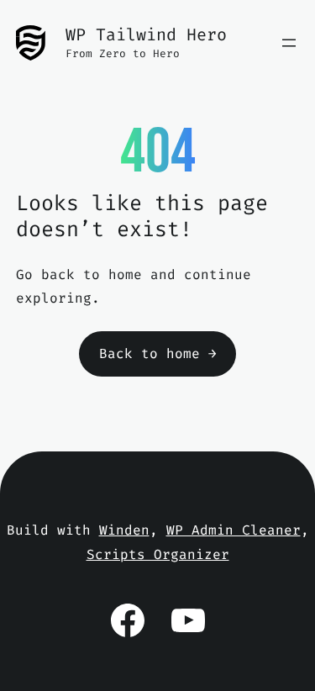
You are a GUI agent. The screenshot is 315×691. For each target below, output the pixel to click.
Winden (124, 530)
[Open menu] (289, 43)
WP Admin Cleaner (233, 530)
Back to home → (158, 353)
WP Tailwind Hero (146, 34)
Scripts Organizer (158, 554)
